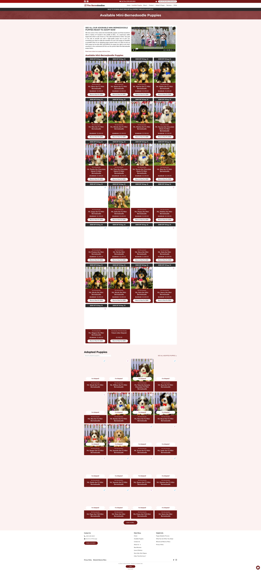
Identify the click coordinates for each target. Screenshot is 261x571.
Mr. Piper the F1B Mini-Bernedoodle (95, 515)
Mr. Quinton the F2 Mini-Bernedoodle (166, 483)
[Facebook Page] (85, 1)
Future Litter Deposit (119, 333)
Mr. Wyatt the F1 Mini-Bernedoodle (95, 386)
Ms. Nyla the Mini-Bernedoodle (142, 293)
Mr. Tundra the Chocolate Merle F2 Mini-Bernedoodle (96, 171)
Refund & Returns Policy (99, 560)
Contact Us (137, 541)
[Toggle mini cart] (156, 1)
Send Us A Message (91, 538)
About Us (136, 544)
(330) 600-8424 (90, 536)
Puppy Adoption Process (162, 536)
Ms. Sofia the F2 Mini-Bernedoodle (119, 213)
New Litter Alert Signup (140, 553)
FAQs (175, 5)
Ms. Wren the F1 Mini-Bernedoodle (96, 87)
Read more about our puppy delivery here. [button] (97, 51)
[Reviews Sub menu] (172, 5)
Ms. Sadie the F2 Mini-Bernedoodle (166, 451)
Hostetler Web (139, 563)
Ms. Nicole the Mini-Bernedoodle (96, 293)
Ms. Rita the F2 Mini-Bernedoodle (95, 420)
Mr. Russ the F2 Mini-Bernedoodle (165, 386)
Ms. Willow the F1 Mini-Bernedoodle (119, 386)
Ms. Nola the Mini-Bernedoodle (164, 253)
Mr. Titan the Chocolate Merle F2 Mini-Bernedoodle (119, 171)
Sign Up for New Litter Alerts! (167, 1)
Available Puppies (137, 5)
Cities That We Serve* (140, 556)
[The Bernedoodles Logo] (94, 5)
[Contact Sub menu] (154, 5)
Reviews (169, 5)
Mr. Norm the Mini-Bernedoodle (166, 515)
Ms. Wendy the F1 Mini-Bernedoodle (119, 128)
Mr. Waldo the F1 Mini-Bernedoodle (164, 87)
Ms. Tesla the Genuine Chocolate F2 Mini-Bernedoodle (142, 387)
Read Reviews (137, 547)
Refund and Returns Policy (163, 541)
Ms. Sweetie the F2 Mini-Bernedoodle (119, 451)
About (145, 5)
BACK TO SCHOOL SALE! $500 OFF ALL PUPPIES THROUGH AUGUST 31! (130, 9)
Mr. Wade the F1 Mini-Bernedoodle (119, 87)
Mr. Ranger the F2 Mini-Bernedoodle (95, 451)
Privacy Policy (160, 544)
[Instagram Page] (87, 1)
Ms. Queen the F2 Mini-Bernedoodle (142, 483)
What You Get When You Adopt (164, 538)
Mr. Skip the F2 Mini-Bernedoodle (164, 170)
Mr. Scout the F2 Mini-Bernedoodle (142, 451)
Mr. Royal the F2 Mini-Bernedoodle (166, 420)
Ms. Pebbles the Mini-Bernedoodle (165, 213)
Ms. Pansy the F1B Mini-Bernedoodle (142, 515)
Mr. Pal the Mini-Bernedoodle (119, 253)
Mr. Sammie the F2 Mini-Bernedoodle (119, 483)
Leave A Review (138, 550)
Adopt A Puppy (160, 5)
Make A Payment (90, 543)
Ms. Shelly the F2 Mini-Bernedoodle (95, 483)
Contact (151, 5)
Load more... (130, 522)
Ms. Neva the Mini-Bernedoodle (142, 253)
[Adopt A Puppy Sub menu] (165, 5)
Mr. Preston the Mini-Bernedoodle (96, 253)
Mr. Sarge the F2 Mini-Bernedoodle (96, 213)
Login (130, 566)
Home (128, 5)
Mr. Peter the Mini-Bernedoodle (119, 515)
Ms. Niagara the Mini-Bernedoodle (96, 334)
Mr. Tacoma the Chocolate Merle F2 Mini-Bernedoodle (164, 129)
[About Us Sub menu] (140, 544)
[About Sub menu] (147, 5)
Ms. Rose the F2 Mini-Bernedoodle (142, 420)
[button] (258, 568)
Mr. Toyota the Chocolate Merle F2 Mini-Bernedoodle (142, 171)
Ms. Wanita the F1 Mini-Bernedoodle (142, 128)
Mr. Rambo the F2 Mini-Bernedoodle (118, 420)
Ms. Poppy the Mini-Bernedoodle (142, 213)
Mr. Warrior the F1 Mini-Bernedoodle (142, 87)
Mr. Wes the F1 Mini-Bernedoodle (96, 128)
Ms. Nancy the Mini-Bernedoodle (164, 293)
